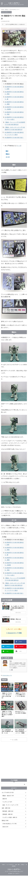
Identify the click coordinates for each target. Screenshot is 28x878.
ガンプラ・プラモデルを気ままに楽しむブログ (14, 871)
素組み (8, 154)
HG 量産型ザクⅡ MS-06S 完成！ (14, 137)
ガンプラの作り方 (9, 864)
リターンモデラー (14, 3)
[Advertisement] (14, 763)
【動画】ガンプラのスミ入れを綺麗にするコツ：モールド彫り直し (20, 695)
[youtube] (12, 670)
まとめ (8, 157)
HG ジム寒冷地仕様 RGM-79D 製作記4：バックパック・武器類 (20, 731)
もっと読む (15, 739)
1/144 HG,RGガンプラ (7, 675)
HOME (3, 864)
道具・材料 (17, 864)
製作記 (22, 864)
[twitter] (10, 670)
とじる (19, 145)
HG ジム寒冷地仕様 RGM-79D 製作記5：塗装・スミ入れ (7, 731)
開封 (7, 151)
